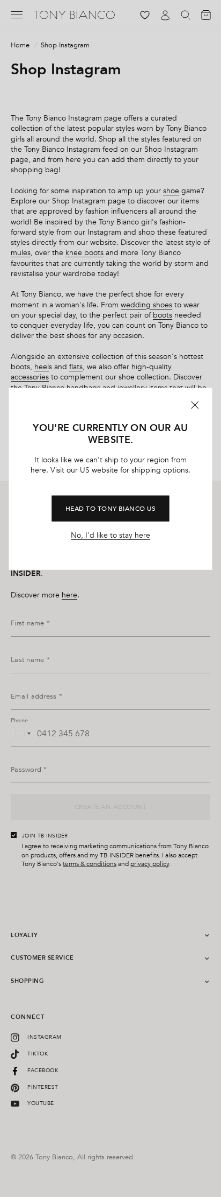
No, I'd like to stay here (110, 535)
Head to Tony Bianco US (110, 508)
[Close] (195, 405)
